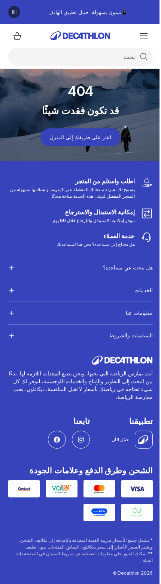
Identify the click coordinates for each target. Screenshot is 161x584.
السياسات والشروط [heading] (125, 335)
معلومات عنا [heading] (133, 313)
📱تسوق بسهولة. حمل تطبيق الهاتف (87, 12)
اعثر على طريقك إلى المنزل (80, 137)
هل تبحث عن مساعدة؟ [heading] (122, 267)
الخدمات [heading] (138, 290)
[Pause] (14, 12)
